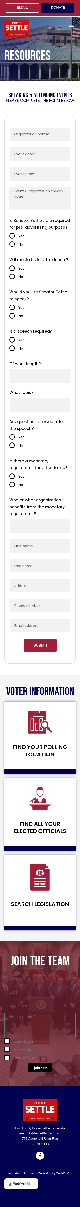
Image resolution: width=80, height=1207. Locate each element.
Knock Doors (24, 1041)
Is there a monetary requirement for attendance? (38, 464)
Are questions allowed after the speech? (36, 425)
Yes (21, 236)
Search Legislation (40, 904)
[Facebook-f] (40, 1156)
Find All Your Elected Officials (40, 827)
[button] (71, 26)
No (20, 244)
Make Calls (22, 1049)
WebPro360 (65, 1173)
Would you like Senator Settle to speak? (38, 295)
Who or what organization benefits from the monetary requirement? (37, 506)
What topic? (21, 392)
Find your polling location (40, 750)
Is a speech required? (30, 331)
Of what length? (25, 363)
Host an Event (24, 1058)
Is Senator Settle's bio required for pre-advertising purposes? (39, 224)
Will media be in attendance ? (38, 259)
